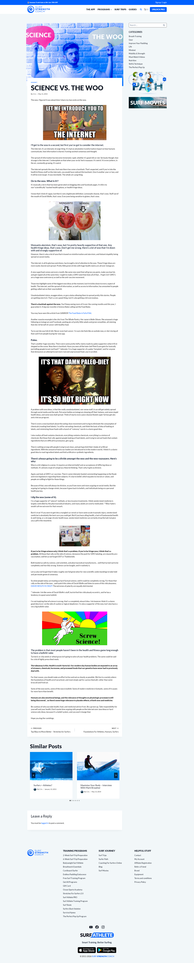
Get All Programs (70, 882)
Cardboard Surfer (70, 870)
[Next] (116, 775)
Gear (131, 40)
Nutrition (132, 60)
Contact (137, 855)
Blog (100, 867)
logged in (45, 823)
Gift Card (67, 886)
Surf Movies (104, 870)
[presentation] (51, 766)
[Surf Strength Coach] (37, 853)
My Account (139, 859)
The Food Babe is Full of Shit (80, 313)
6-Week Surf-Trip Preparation (75, 859)
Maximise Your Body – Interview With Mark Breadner (96, 786)
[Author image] (35, 789)
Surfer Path (103, 859)
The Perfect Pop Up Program (74, 916)
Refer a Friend (140, 867)
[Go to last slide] (33, 775)
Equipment (138, 874)
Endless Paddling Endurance (74, 874)
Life (130, 46)
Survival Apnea (69, 912)
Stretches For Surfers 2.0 (73, 893)
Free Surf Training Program (74, 878)
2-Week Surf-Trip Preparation (75, 855)
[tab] (70, 800)
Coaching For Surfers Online (110, 863)
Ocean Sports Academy (72, 889)
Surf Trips (120, 9)
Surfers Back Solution (71, 909)
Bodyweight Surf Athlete (73, 863)
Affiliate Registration (143, 863)
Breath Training (135, 36)
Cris (34, 94)
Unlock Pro (158, 9)
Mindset (34, 82)
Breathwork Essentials (72, 867)
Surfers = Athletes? (43, 785)
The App (90, 9)
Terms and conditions (143, 878)
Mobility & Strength (137, 53)
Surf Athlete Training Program (75, 901)
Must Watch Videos (137, 57)
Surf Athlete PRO (70, 897)
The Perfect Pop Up (137, 67)
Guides (133, 9)
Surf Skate (67, 905)
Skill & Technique (136, 64)
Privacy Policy (140, 882)
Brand (137, 870)
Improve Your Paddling (138, 43)
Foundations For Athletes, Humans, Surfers (101, 730)
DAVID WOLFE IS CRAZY (42, 586)
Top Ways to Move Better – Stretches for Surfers (50, 730)
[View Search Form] (141, 9)
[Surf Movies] (148, 102)
